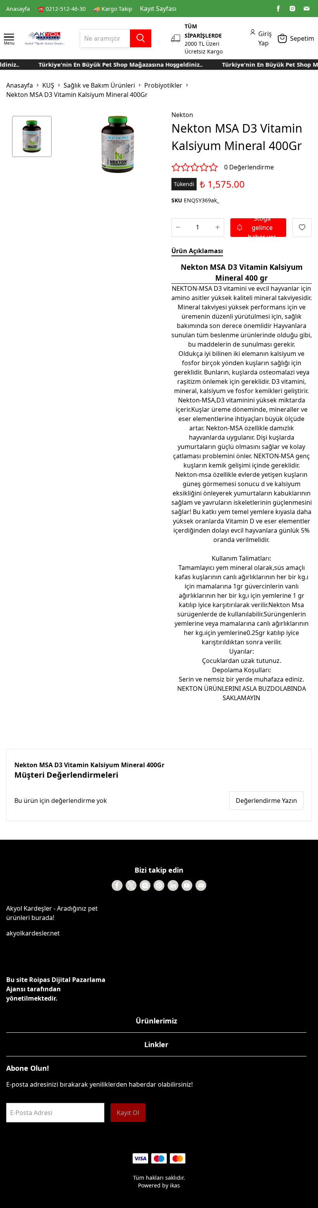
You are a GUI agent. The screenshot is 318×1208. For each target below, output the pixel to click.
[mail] (306, 8)
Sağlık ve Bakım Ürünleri (99, 85)
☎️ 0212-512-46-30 (62, 8)
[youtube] (186, 885)
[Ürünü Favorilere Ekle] (302, 227)
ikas (175, 1185)
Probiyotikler (163, 85)
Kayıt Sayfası (158, 8)
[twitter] (131, 885)
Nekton (182, 114)
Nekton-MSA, (197, 400)
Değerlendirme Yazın (266, 800)
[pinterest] (159, 885)
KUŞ (48, 85)
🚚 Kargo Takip (112, 8)
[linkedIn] (173, 885)
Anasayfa (18, 8)
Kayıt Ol (128, 1112)
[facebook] (278, 8)
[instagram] (292, 8)
